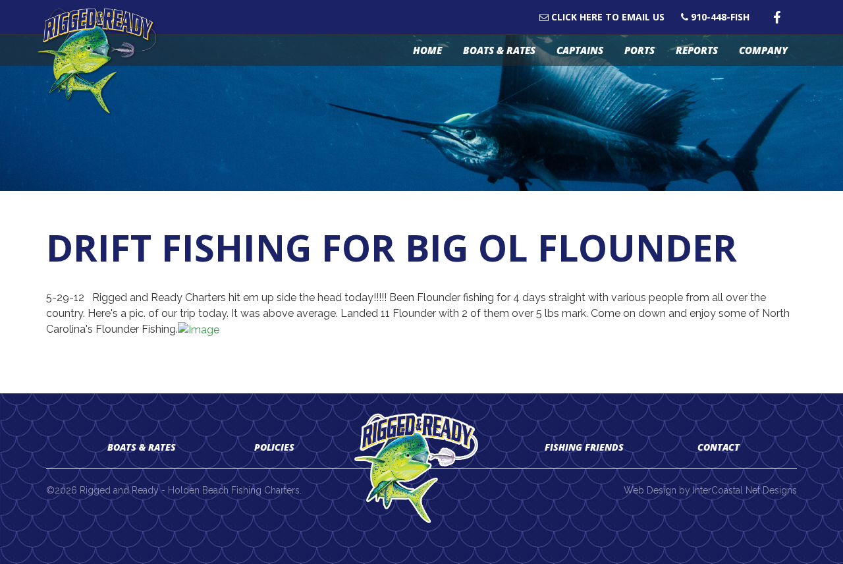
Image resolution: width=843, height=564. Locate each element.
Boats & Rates (499, 50)
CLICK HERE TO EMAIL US (607, 17)
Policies (274, 447)
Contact (718, 447)
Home (427, 50)
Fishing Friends (584, 447)
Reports (697, 50)
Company (763, 50)
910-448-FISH (718, 17)
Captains (580, 50)
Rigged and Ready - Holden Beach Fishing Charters (103, 62)
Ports (639, 50)
